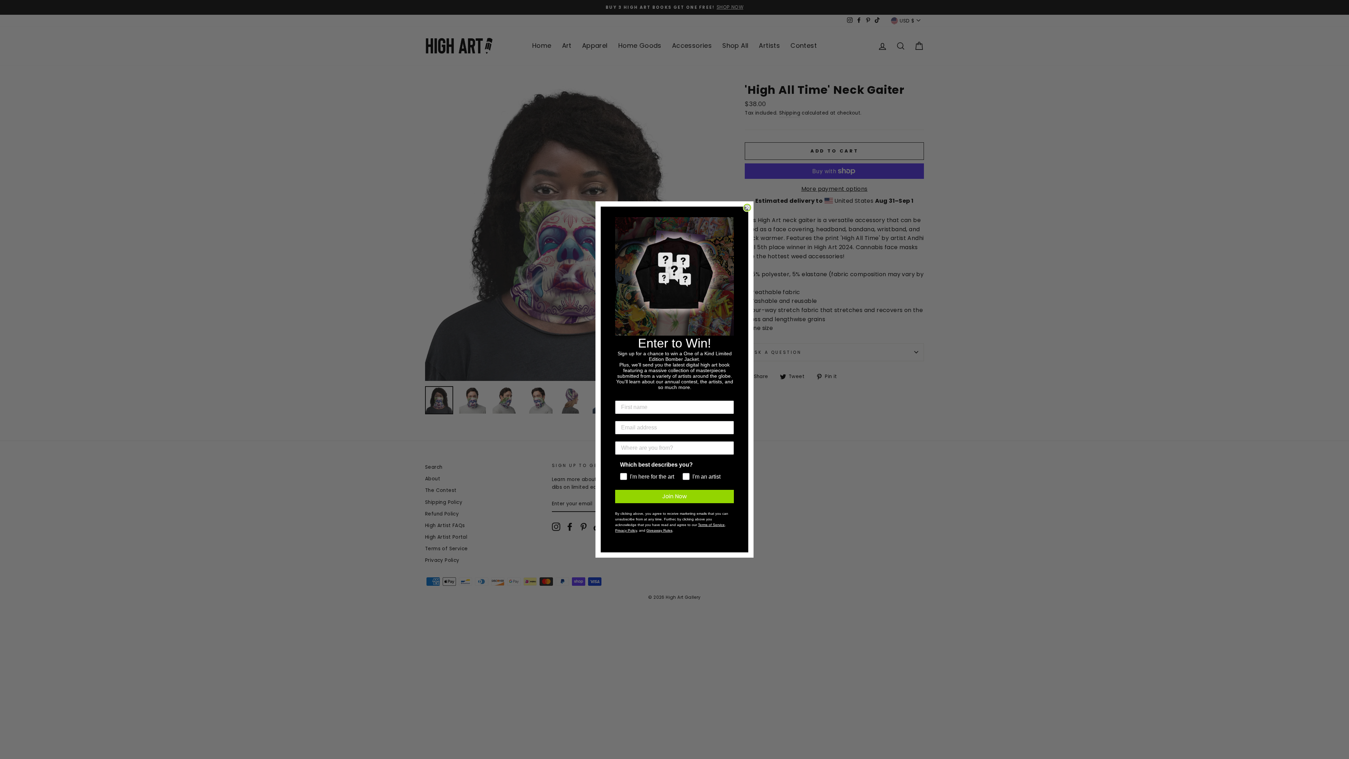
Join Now (674, 496)
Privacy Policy (626, 530)
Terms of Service (711, 525)
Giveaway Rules (659, 530)
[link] (674, 276)
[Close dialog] (747, 207)
